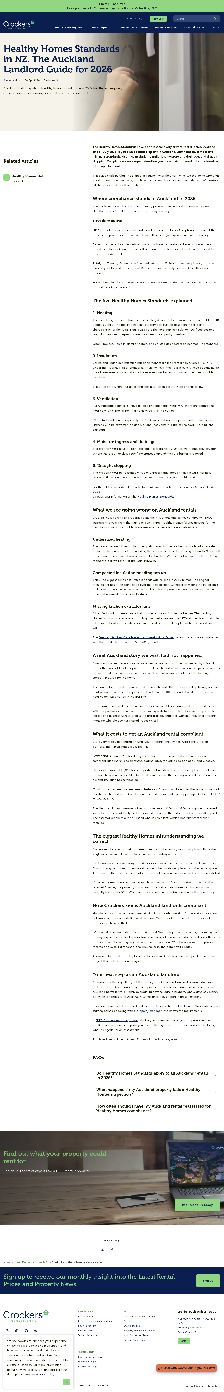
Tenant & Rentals (166, 27)
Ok (66, 1381)
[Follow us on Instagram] (17, 1331)
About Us (129, 1321)
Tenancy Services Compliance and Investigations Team (136, 637)
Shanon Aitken (12, 80)
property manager (149, 1011)
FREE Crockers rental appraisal (117, 1020)
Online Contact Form (189, 1332)
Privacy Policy (214, 1385)
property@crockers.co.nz (191, 1327)
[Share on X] (112, 1249)
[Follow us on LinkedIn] (26, 1331)
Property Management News (139, 1330)
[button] (156, 1075)
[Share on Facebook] (102, 1249)
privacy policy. (45, 1374)
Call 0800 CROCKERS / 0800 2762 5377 (196, 1321)
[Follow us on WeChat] (36, 1331)
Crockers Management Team (139, 1316)
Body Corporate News (136, 1335)
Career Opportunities (135, 1340)
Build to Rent (85, 1330)
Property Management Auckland (95, 1321)
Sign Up (208, 1280)
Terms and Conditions (195, 1385)
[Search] (214, 19)
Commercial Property (134, 27)
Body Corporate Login (90, 1356)
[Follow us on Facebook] (7, 1331)
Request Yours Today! (198, 1205)
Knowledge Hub (194, 27)
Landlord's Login (87, 1361)
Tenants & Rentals (87, 1335)
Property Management (69, 27)
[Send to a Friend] (121, 1249)
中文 (141, 18)
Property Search (87, 1316)
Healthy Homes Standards (155, 496)
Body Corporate (102, 27)
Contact (215, 27)
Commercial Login (88, 1366)
